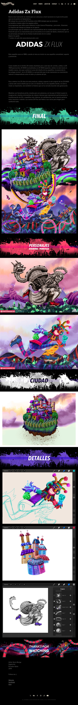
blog (10, 684)
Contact (54, 4)
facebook (12, 682)
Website (11, 680)
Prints (41, 4)
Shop (35, 4)
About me (47, 4)
